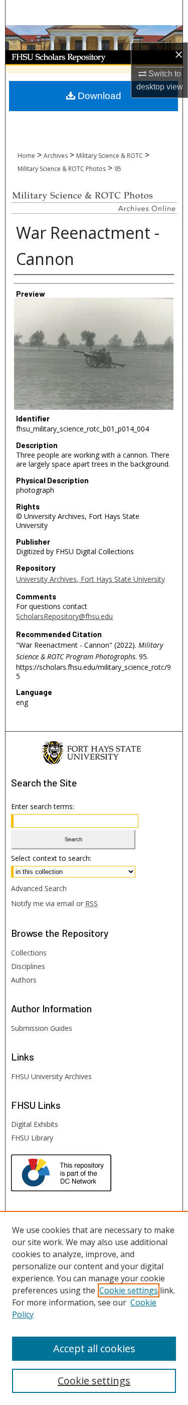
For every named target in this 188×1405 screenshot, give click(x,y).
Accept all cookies (94, 1348)
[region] (94, 1308)
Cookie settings (128, 1290)
